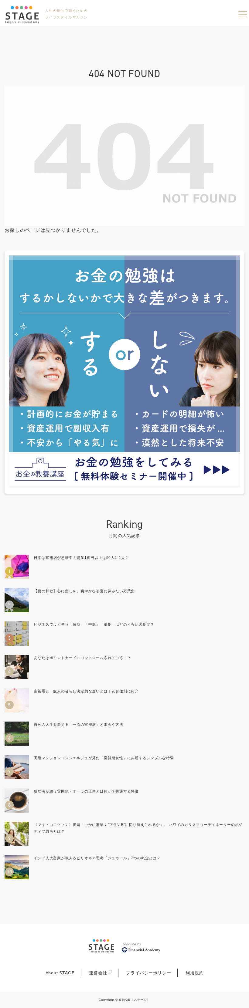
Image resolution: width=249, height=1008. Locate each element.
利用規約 (194, 972)
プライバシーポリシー (148, 972)
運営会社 (98, 972)
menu (242, 14)
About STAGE (60, 972)
